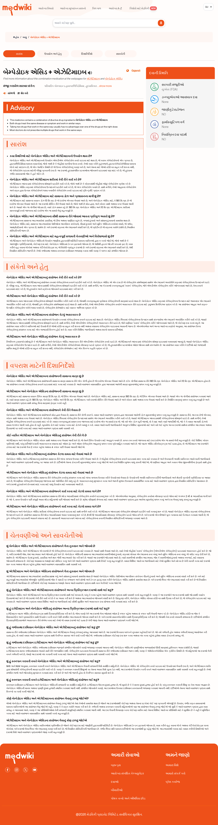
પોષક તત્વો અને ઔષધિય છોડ (128, 798)
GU (206, 6)
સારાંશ (19, 53)
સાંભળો (11, 93)
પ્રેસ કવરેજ (172, 781)
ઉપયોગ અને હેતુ (53, 53)
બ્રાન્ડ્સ (116, 765)
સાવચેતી (120, 53)
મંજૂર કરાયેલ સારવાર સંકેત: (19, 86)
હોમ (17, 37)
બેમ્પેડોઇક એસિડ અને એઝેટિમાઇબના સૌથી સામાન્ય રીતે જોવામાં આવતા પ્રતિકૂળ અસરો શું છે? (62, 216)
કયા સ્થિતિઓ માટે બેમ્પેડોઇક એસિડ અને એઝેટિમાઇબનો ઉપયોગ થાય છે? (51, 156)
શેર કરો (24, 93)
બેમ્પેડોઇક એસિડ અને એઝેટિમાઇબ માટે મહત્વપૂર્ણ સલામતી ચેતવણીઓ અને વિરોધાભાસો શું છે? (62, 236)
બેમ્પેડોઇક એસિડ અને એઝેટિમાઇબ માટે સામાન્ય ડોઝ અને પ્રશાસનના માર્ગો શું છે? (55, 196)
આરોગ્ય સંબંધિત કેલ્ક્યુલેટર (127, 773)
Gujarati (136, 70)
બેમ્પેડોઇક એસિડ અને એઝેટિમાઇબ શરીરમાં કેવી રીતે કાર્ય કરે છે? (45, 179)
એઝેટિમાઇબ (93, 78)
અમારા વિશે (172, 765)
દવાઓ (115, 781)
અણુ (25, 37)
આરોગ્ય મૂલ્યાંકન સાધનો (73, 8)
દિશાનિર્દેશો (86, 53)
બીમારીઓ (117, 790)
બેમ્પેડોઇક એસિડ (113, 78)
